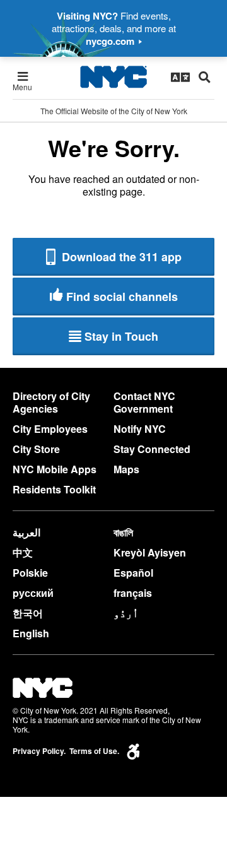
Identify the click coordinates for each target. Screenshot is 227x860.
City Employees (50, 428)
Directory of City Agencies (51, 402)
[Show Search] (204, 77)
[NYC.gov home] (113, 77)
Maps (126, 469)
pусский (33, 593)
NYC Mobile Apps (54, 469)
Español (133, 572)
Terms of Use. (94, 751)
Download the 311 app (120, 257)
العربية (26, 532)
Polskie (30, 572)
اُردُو (126, 613)
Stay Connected (152, 449)
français (133, 593)
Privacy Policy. (39, 751)
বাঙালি (123, 532)
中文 (23, 552)
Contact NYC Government (144, 402)
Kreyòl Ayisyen (150, 552)
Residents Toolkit (54, 489)
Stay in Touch (121, 336)
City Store (36, 449)
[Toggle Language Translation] (180, 77)
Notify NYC (140, 428)
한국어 (28, 613)
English (31, 633)
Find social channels (122, 296)
